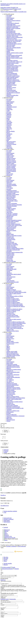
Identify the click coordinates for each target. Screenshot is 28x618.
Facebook (5, 527)
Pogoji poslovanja (7, 518)
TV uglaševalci (10, 379)
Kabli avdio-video (11, 246)
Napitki (8, 340)
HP (8, 110)
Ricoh (8, 118)
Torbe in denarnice (10, 276)
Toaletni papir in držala (12, 315)
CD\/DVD (9, 258)
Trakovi (9, 108)
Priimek (2, 605)
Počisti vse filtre (4, 447)
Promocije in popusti (8, 9)
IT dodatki (9, 188)
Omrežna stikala (10, 253)
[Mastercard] (6, 529)
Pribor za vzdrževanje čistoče (13, 291)
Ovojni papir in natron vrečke (13, 33)
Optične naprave (10, 238)
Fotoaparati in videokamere (12, 374)
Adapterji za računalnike (12, 244)
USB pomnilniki (10, 280)
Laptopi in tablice (11, 184)
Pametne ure (9, 370)
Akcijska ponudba (7, 563)
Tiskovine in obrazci (11, 38)
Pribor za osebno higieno (12, 330)
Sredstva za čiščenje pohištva (13, 302)
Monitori (8, 186)
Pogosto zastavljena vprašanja (10, 511)
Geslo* (2, 596)
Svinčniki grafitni (10, 82)
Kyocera (9, 128)
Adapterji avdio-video (11, 243)
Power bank (9, 395)
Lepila (8, 59)
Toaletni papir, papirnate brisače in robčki (16, 292)
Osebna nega (9, 376)
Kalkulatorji (9, 72)
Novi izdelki (9, 15)
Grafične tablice (10, 209)
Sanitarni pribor (10, 312)
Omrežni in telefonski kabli (13, 249)
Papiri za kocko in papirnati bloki (14, 37)
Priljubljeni (11, 11)
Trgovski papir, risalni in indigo (14, 39)
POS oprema (9, 256)
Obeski (8, 271)
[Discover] (6, 535)
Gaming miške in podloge (12, 221)
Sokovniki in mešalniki (12, 405)
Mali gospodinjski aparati (12, 372)
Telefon (2, 615)
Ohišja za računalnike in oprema (13, 235)
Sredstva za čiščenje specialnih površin (15, 321)
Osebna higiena (10, 297)
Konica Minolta (10, 131)
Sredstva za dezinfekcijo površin (14, 327)
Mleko (8, 347)
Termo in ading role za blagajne (14, 34)
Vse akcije (8, 16)
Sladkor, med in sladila (11, 351)
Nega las (8, 417)
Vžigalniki (9, 270)
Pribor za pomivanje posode (13, 310)
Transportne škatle (11, 90)
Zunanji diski (9, 260)
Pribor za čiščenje (11, 311)
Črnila (8, 104)
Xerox (8, 126)
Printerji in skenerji (11, 106)
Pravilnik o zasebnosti (8, 519)
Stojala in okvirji (10, 159)
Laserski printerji (11, 141)
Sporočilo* (3, 608)
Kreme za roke (10, 329)
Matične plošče (10, 234)
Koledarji (9, 273)
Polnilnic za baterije (11, 391)
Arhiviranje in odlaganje (12, 23)
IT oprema (5, 451)
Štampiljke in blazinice (12, 60)
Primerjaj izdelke (4, 11)
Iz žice (5, 444)
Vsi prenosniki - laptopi (12, 200)
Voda (7, 350)
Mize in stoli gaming (11, 164)
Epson (8, 117)
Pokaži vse (3, 579)
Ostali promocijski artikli (12, 282)
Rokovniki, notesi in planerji (13, 274)
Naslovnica (6, 449)
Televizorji (9, 378)
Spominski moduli (10, 239)
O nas (16, 7)
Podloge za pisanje (11, 87)
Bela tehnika (9, 373)
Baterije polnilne (10, 390)
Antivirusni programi (11, 199)
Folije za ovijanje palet (11, 91)
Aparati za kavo (10, 338)
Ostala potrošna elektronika (13, 377)
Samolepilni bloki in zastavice (14, 43)
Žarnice (8, 421)
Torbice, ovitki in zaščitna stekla (13, 399)
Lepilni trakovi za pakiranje (13, 92)
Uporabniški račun (22, 11)
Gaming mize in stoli (11, 226)
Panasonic (8, 137)
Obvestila (13, 7)
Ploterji (8, 231)
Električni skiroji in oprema (13, 367)
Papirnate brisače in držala (12, 316)
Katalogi (8, 7)
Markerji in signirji (11, 85)
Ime (1, 603)
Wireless (5, 443)
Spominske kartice (10, 394)
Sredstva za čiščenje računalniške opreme (16, 323)
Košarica (16, 11)
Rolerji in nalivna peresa (12, 79)
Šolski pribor (9, 29)
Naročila (5, 559)
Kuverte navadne (10, 45)
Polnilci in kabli (10, 392)
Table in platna (10, 155)
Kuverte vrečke (10, 46)
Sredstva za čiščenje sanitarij (13, 300)
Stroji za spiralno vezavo (12, 69)
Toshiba (8, 135)
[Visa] (5, 532)
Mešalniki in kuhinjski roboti (13, 406)
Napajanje (8, 240)
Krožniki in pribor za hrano (13, 355)
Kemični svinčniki (11, 78)
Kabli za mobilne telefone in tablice (14, 248)
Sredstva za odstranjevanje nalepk (14, 324)
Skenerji (8, 145)
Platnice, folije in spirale (12, 67)
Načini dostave (6, 521)
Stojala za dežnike (10, 167)
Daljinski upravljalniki (11, 383)
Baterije (8, 368)
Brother (8, 114)
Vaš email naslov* (5, 600)
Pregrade (8, 54)
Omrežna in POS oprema (12, 194)
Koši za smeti (9, 173)
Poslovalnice (3, 7)
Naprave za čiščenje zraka (12, 410)
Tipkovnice (9, 217)
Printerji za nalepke (11, 144)
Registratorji (9, 49)
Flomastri (9, 86)
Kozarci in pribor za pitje (12, 354)
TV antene (9, 381)
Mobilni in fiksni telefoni (12, 365)
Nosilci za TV (10, 382)
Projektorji (9, 218)
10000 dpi (5, 431)
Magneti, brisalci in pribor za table (14, 58)
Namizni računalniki (11, 185)
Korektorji (9, 88)
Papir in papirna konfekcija (13, 20)
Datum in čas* (4, 613)
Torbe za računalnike (11, 203)
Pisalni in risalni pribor (12, 27)
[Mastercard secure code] (9, 537)
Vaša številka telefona (5, 602)
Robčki (8, 318)
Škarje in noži (10, 64)
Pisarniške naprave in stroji (13, 25)
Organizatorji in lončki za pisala (13, 65)
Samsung (8, 115)
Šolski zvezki (9, 96)
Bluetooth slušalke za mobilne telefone (15, 397)
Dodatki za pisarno (11, 162)
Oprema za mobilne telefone (13, 369)
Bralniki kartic (9, 216)
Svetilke (8, 172)
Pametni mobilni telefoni (12, 385)
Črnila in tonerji (17, 9)
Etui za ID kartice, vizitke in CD (14, 61)
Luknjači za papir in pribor (13, 76)
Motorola (5, 564)
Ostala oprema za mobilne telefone (14, 401)
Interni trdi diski (10, 242)
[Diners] (5, 533)
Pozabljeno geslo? (5, 599)
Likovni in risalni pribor (12, 95)
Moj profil (5, 558)
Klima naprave (10, 412)
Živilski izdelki (10, 341)
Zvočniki (9, 211)
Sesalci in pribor (10, 404)
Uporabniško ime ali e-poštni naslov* (9, 593)
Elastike (8, 94)
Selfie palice (9, 400)
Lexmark (8, 113)
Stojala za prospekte (11, 168)
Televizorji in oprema (11, 364)
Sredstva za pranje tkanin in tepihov (14, 305)
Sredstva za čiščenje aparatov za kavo (15, 325)
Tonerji (9, 105)
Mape (8, 51)
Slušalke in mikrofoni (11, 215)
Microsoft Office (10, 198)
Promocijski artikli (11, 269)
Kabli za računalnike (11, 247)
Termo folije (9, 109)
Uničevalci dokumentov (12, 70)
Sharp (8, 139)
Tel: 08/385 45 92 (5, 505)
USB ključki (9, 257)
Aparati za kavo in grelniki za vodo (14, 408)
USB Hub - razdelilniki (11, 213)
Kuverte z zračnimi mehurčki (13, 47)
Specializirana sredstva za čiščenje (14, 296)
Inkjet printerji (10, 143)
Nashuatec (9, 133)
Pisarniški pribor (10, 24)
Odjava (5, 561)
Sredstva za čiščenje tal (11, 301)
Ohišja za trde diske (11, 261)
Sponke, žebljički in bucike (12, 56)
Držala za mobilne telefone (12, 396)
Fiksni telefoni (10, 386)
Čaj (7, 345)
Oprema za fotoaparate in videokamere (15, 415)
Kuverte (9, 21)
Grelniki (8, 413)
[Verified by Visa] (7, 536)
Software (9, 182)
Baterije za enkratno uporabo (13, 388)
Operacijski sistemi (10, 197)
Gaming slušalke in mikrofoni (13, 224)
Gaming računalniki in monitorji (13, 220)
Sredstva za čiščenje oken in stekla (14, 303)
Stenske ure (9, 175)
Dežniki (8, 275)
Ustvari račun (13, 599)
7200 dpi (5, 430)
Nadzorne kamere (10, 419)
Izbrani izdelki (9, 19)
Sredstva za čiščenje (11, 289)
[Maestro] (5, 531)
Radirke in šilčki (10, 83)
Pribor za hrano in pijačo (12, 342)
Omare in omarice (11, 158)
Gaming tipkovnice (11, 222)
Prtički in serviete (10, 356)
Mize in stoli (9, 157)
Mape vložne (10, 50)
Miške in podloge (11, 208)
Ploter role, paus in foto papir (13, 41)
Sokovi (8, 349)
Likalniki (9, 409)
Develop (8, 127)
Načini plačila (6, 520)
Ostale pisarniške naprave (12, 77)
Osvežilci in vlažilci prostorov (13, 293)
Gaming (8, 189)
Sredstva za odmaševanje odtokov (14, 309)
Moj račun (5, 557)
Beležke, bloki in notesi (12, 36)
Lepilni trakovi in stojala (12, 63)
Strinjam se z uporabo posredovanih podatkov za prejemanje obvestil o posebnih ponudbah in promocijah (13, 586)
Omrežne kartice (10, 255)
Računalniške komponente (12, 191)
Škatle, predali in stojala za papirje (14, 52)
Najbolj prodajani (10, 18)
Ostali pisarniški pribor (12, 68)
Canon (8, 112)
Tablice (8, 202)
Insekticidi (9, 294)
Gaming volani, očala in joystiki (14, 225)
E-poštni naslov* (4, 583)
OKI (8, 130)
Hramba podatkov (11, 195)
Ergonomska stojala (11, 170)
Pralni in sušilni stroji (11, 414)
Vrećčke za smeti (10, 314)
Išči (15, 10)
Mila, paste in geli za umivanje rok (14, 328)
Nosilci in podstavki (11, 161)
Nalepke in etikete (11, 42)
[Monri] (5, 540)
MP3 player (9, 418)
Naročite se (3, 495)
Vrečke (8, 279)
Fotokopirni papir (10, 30)
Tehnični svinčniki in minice (13, 81)
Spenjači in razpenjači (11, 74)
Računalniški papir (10, 32)
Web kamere (9, 212)
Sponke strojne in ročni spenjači (14, 55)
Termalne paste (10, 236)
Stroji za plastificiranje (11, 73)
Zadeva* (3, 612)
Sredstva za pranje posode (12, 298)
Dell (7, 140)
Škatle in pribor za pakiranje (13, 28)
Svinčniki (9, 278)
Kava (8, 346)
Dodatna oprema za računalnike (14, 204)
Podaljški (9, 251)
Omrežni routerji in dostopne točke (14, 252)
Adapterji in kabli (10, 193)
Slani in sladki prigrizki (11, 352)
